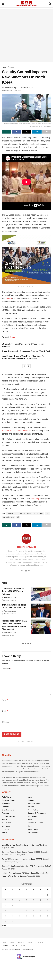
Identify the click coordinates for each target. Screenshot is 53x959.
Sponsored (32, 816)
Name (5, 700)
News (30, 797)
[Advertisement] (26, 35)
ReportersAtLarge (10, 88)
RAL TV (14, 946)
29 (47, 916)
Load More (26, 643)
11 (19, 905)
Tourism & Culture (35, 823)
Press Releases (34, 810)
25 (19, 916)
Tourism (40, 943)
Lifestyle (5, 829)
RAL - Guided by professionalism (22, 949)
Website (5, 722)
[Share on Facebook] (16, 132)
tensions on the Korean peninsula (16, 431)
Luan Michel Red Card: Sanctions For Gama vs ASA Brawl (24, 845)
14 (40, 905)
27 (33, 916)
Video (30, 826)
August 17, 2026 (9, 614)
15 (47, 905)
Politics (31, 807)
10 (12, 905)
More (23, 946)
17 (12, 911)
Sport (30, 820)
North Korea (12, 513)
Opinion (31, 800)
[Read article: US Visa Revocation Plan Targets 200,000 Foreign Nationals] (41, 594)
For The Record (8, 816)
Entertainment (8, 810)
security (35, 499)
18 (19, 911)
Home (4, 67)
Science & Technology (37, 813)
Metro (4, 832)
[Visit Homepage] (26, 3)
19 (26, 911)
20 (33, 911)
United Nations (8, 517)
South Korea (38, 513)
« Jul (4, 925)
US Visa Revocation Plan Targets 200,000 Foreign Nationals (13, 591)
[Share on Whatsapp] (6, 132)
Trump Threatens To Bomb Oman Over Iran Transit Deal (26, 351)
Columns (5, 807)
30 (5, 921)
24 (12, 916)
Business (6, 803)
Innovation (6, 823)
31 (12, 921)
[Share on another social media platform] (46, 132)
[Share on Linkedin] (37, 132)
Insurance (6, 826)
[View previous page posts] (24, 366)
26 (26, 916)
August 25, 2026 (9, 600)
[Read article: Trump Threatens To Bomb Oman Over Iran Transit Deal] (41, 611)
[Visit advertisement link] (26, 259)
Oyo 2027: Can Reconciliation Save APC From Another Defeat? (26, 866)
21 (40, 911)
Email (5, 711)
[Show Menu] (3, 3)
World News (38, 589)
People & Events (35, 803)
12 (26, 905)
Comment (7, 669)
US (18, 517)
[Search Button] (50, 3)
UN (47, 513)
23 (5, 916)
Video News (33, 829)
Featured (11, 67)
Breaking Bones (8, 800)
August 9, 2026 (9, 635)
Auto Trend (6, 797)
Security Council (25, 513)
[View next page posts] (29, 366)
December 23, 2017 (28, 88)
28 (40, 916)
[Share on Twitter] (27, 132)
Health (4, 820)
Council (8, 298)
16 (5, 911)
